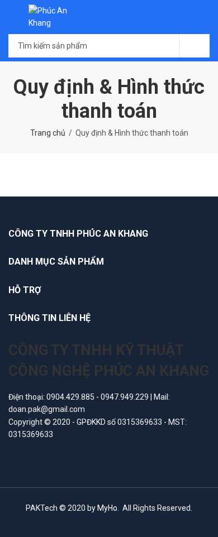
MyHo (107, 508)
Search (194, 45)
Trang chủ (47, 132)
